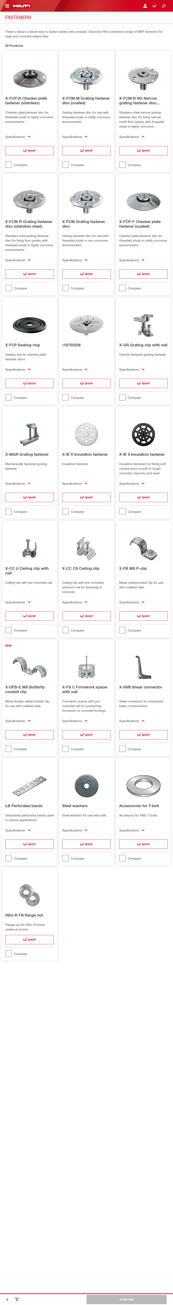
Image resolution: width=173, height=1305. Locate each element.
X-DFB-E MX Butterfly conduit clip (25, 689)
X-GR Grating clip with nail (143, 345)
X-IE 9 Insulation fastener (142, 454)
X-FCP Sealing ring (22, 345)
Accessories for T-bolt (139, 805)
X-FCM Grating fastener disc (83, 224)
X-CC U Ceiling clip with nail (27, 570)
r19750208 (71, 345)
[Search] (163, 6)
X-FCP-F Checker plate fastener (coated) (140, 224)
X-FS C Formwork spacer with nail (85, 689)
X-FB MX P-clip (133, 568)
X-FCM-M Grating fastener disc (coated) (86, 100)
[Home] (21, 6)
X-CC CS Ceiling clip (80, 568)
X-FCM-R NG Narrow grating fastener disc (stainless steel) (138, 100)
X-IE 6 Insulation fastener (85, 454)
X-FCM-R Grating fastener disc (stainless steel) (28, 224)
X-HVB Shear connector (140, 687)
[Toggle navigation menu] (7, 6)
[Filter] (17, 1299)
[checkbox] (29, 164)
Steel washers (75, 805)
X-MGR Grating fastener (27, 454)
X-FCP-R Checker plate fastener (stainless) (26, 100)
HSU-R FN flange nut (24, 915)
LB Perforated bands (24, 805)
